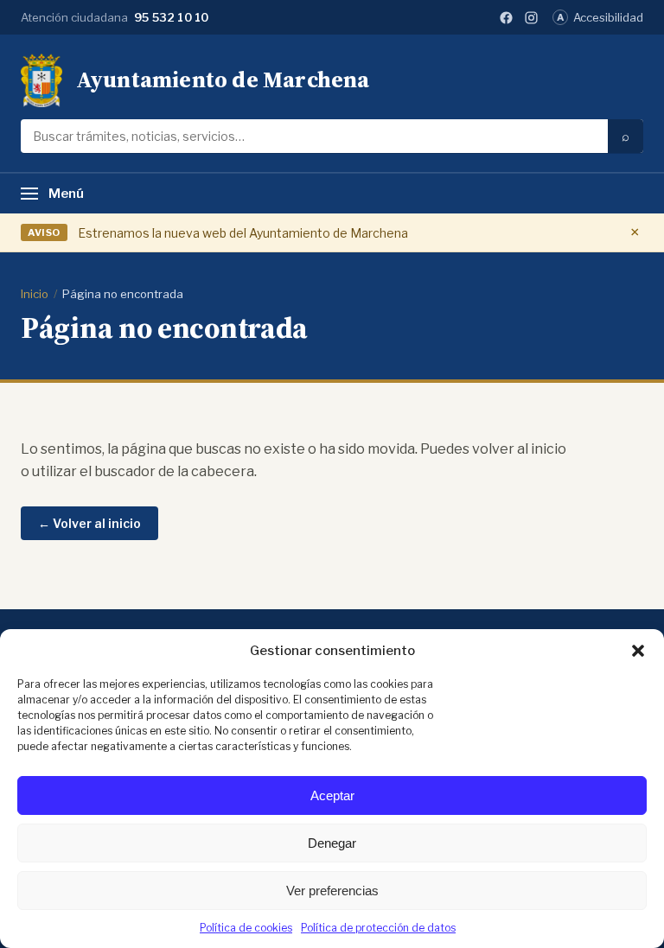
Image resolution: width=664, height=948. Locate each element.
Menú (66, 193)
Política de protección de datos (378, 927)
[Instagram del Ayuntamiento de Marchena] (531, 17)
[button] (638, 650)
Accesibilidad (600, 17)
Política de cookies (246, 927)
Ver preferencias (332, 890)
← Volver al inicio (89, 523)
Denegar (332, 843)
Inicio (34, 294)
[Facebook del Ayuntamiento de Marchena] (506, 17)
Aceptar (332, 795)
